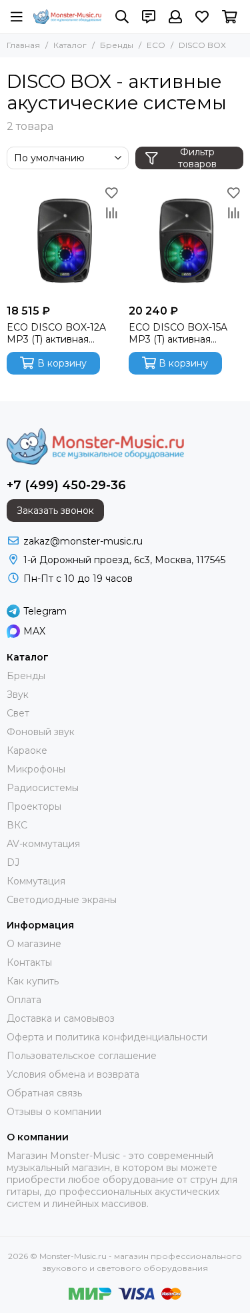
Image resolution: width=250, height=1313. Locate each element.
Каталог (70, 45)
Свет (18, 713)
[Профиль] (175, 16)
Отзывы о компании (54, 1112)
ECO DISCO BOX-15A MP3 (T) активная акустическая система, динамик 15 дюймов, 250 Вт (183, 333)
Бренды (116, 45)
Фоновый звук (41, 732)
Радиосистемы (43, 788)
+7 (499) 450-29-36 (66, 485)
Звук (18, 694)
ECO (156, 45)
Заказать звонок (55, 511)
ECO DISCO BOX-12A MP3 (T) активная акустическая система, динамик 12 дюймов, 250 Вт (61, 333)
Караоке (27, 750)
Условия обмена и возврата (73, 1074)
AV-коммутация (43, 844)
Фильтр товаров (197, 158)
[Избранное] (112, 193)
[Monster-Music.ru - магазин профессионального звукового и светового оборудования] (67, 16)
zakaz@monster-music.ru (83, 541)
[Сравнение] (112, 213)
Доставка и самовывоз (61, 1018)
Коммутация (36, 881)
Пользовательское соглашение (82, 1056)
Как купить (33, 981)
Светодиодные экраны (62, 900)
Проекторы (34, 806)
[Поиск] (122, 16)
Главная (23, 45)
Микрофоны (36, 769)
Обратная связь (44, 1093)
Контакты (29, 962)
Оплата (24, 1000)
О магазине (34, 944)
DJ (13, 862)
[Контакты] (148, 16)
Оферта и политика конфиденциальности (107, 1037)
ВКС (17, 825)
